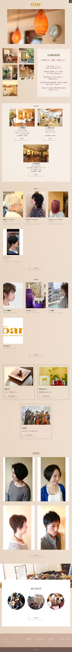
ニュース (16, 642)
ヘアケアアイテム (7, 642)
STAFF (24, 428)
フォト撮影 (51, 310)
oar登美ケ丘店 (40, 639)
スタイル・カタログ (64, 639)
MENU (7, 389)
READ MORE (11, 396)
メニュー (16, 639)
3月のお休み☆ (6, 346)
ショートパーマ (7, 257)
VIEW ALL (36, 268)
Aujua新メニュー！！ (31, 310)
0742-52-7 (50, 130)
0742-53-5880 (23, 130)
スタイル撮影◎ (7, 310)
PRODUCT (43, 389)
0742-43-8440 (37, 166)
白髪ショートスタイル (8, 219)
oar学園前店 (28, 639)
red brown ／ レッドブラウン (55, 219)
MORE (22, 138)
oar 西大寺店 (36, 163)
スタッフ (38, 642)
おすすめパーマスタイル (32, 219)
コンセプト (5, 639)
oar (47, 128)
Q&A (49, 642)
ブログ (27, 642)
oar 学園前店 (22, 128)
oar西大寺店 (50, 639)
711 (51, 130)
